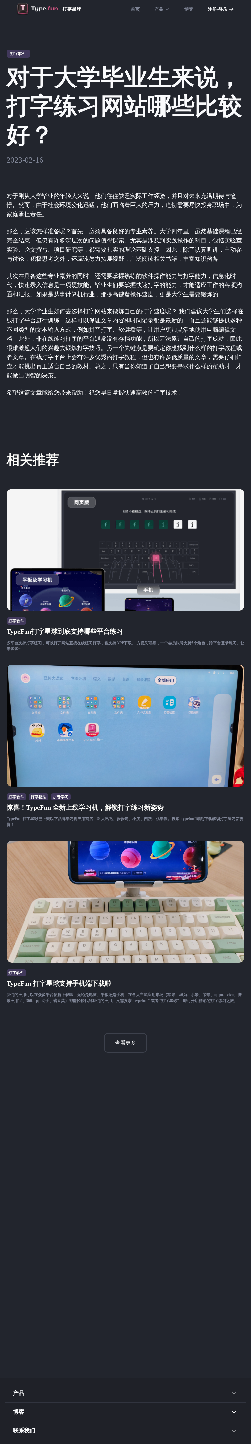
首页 (135, 9)
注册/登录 (217, 9)
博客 (188, 9)
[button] (125, 1393)
